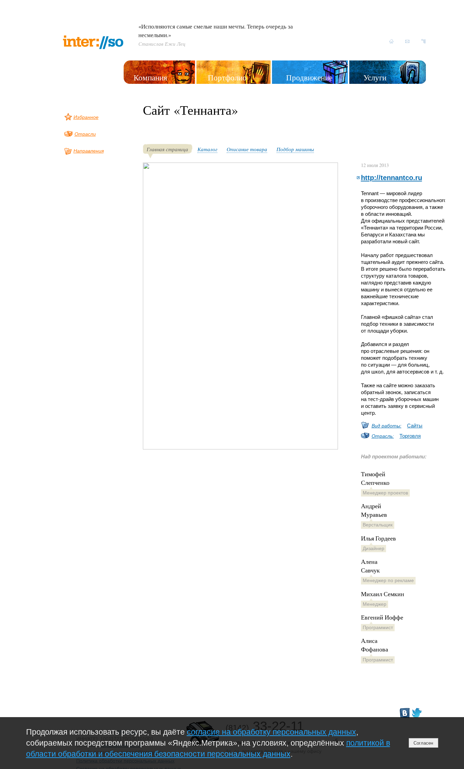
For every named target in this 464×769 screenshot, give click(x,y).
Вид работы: (386, 425)
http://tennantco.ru (391, 177)
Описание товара (247, 149)
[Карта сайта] (423, 41)
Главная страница (167, 149)
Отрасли (85, 134)
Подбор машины (295, 149)
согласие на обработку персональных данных (271, 731)
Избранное (86, 117)
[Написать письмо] (407, 41)
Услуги (374, 77)
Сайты (414, 425)
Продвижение (309, 77)
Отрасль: (383, 436)
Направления (88, 151)
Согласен (423, 743)
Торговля (410, 436)
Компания (150, 77)
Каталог (207, 149)
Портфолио (227, 77)
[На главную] (391, 41)
